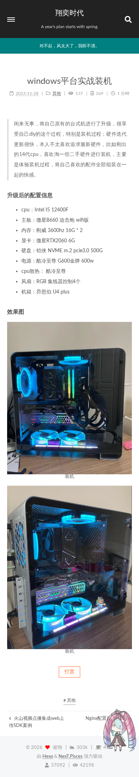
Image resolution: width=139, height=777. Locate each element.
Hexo (47, 756)
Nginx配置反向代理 (106, 718)
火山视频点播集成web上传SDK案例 (36, 722)
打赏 (69, 671)
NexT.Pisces (70, 756)
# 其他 (69, 700)
